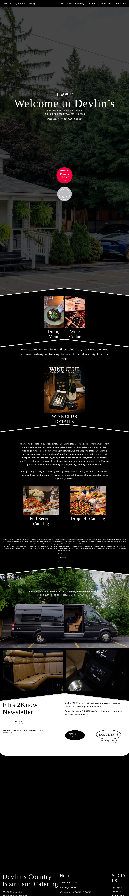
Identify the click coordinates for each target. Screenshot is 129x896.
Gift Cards (66, 3)
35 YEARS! (19, 721)
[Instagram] (62, 94)
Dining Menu (54, 334)
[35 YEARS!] (9, 721)
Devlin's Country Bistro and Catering (19, 3)
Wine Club (121, 3)
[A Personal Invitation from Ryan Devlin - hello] (18, 728)
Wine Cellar (106, 3)
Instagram (117, 891)
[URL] (71, 94)
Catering (79, 3)
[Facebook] (57, 94)
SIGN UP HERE (73, 735)
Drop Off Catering (88, 518)
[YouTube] (66, 94)
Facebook (117, 887)
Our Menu (92, 3)
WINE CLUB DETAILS (64, 419)
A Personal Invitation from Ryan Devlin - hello (23, 730)
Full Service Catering (41, 521)
